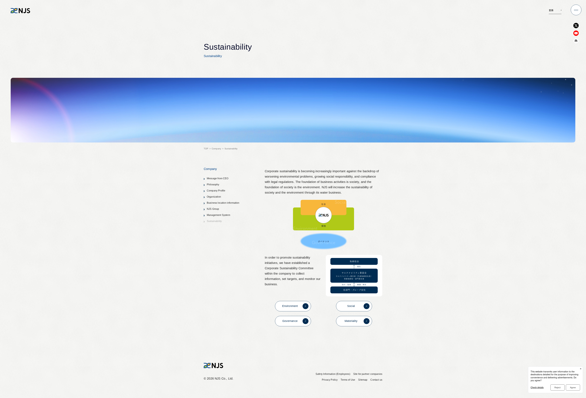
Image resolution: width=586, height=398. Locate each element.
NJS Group (213, 209)
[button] (555, 11)
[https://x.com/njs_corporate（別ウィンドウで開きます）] (576, 25)
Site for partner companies (367, 374)
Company (216, 148)
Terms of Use (348, 379)
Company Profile (216, 190)
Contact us (376, 379)
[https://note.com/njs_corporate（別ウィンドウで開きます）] (576, 40)
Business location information (223, 203)
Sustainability (213, 222)
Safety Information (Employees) (333, 374)
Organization (214, 196)
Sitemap (362, 379)
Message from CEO (217, 178)
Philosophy (213, 184)
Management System (218, 215)
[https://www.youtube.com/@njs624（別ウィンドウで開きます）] (576, 33)
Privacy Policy (330, 379)
